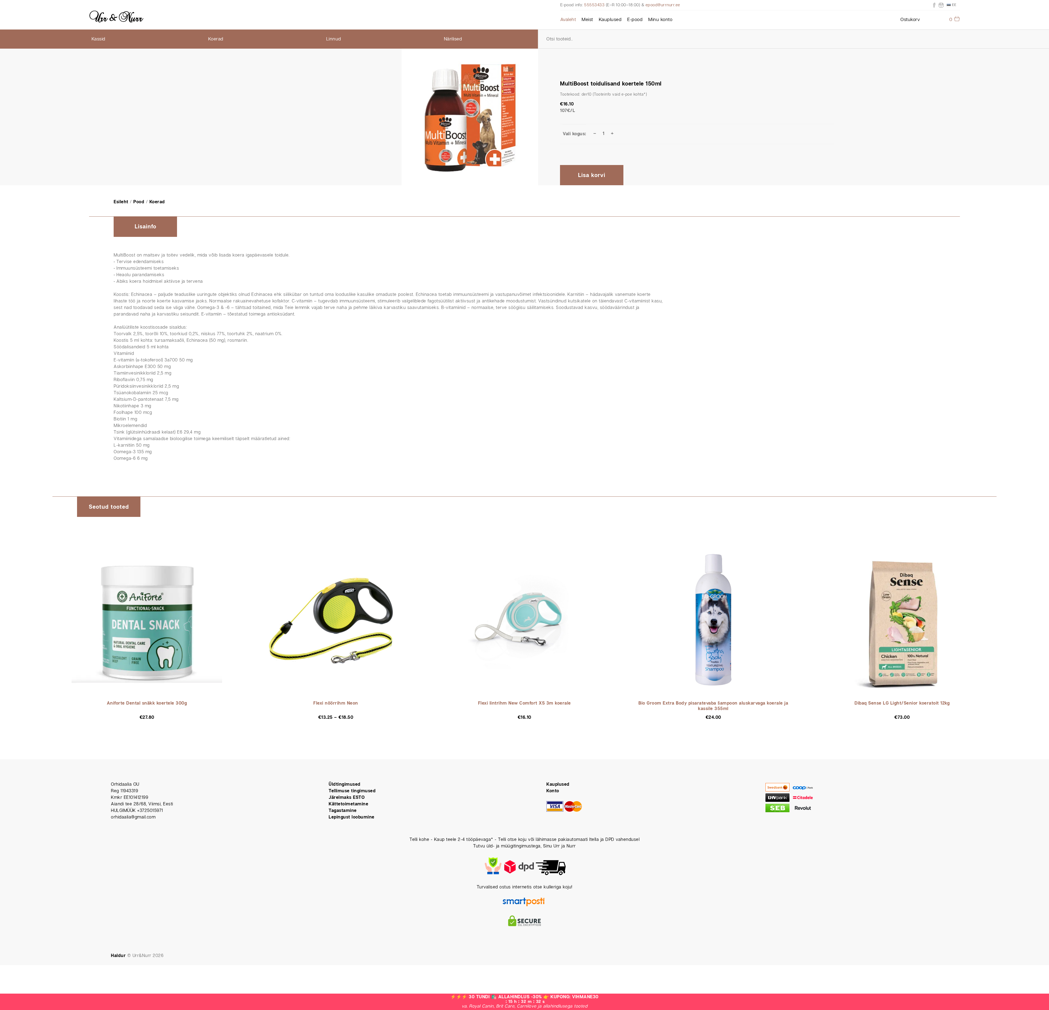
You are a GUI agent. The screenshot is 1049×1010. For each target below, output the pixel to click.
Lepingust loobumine (352, 817)
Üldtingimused (345, 784)
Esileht (121, 202)
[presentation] (145, 227)
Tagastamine (343, 810)
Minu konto (660, 19)
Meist (587, 19)
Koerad (215, 39)
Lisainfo (145, 226)
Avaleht (568, 19)
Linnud (333, 39)
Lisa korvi (591, 175)
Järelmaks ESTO (347, 797)
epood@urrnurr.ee (663, 5)
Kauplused (610, 19)
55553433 (594, 5)
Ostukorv (910, 19)
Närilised (453, 39)
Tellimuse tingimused (352, 791)
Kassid (98, 39)
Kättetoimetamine (348, 804)
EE (953, 5)
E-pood (635, 19)
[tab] (145, 227)
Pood (138, 202)
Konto (552, 791)
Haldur (118, 955)
